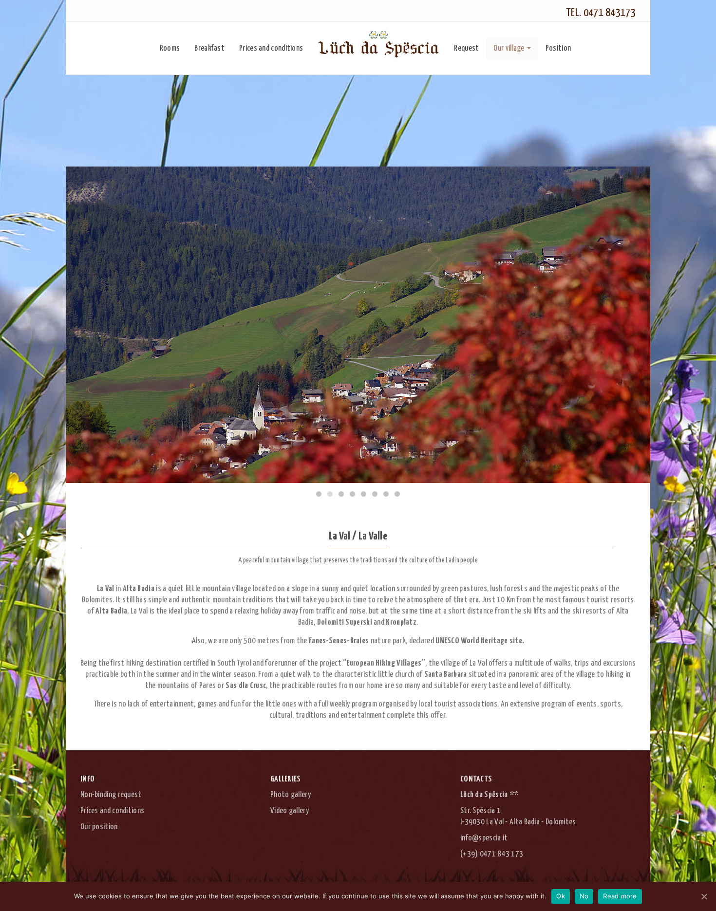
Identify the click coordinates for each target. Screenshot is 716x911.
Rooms (170, 48)
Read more (620, 896)
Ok (560, 896)
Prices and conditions (271, 48)
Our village (508, 48)
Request (466, 48)
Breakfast (209, 48)
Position (558, 48)
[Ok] (704, 896)
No (584, 896)
